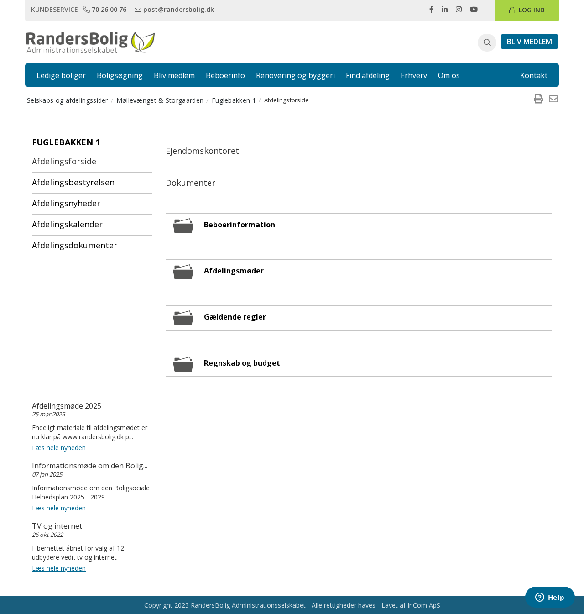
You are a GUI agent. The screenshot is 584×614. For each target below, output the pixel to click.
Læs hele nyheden (59, 447)
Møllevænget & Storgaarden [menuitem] (160, 100)
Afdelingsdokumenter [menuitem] (74, 245)
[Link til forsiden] (90, 41)
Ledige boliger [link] (61, 75)
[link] (105, 9)
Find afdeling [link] (368, 75)
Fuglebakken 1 (66, 141)
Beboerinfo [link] (225, 75)
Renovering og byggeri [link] (295, 75)
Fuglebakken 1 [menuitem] (234, 100)
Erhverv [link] (414, 75)
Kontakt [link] (534, 75)
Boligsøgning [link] (120, 75)
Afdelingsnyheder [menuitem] (66, 203)
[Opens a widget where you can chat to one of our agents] (550, 598)
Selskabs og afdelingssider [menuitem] (67, 100)
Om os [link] (449, 75)
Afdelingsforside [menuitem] (64, 161)
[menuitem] (538, 99)
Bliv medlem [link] (174, 75)
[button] (487, 43)
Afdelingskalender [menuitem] (67, 224)
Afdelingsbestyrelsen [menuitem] (73, 182)
